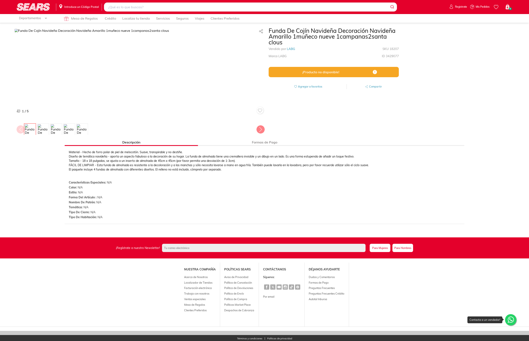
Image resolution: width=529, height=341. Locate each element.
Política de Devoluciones (238, 288)
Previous (20, 128)
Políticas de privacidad (279, 338)
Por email (268, 296)
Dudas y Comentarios (322, 277)
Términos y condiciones (249, 338)
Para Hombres (402, 248)
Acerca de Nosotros (196, 277)
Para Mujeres (380, 248)
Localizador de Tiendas (198, 282)
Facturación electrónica (198, 288)
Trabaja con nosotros (196, 293)
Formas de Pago (319, 282)
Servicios (163, 18)
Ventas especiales (195, 299)
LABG (291, 49)
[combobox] (250, 7)
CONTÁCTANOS (274, 269)
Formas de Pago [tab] (264, 142)
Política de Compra (235, 299)
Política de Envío (234, 293)
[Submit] (392, 7)
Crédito (110, 18)
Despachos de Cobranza (239, 310)
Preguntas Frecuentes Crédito (326, 293)
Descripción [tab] (131, 142)
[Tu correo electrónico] (265, 248)
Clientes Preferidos (225, 18)
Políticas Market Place (237, 304)
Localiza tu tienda (136, 18)
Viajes (199, 18)
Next (260, 128)
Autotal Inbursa (318, 299)
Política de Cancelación (238, 282)
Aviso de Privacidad (236, 277)
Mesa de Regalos (84, 18)
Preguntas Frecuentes (322, 288)
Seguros (182, 18)
